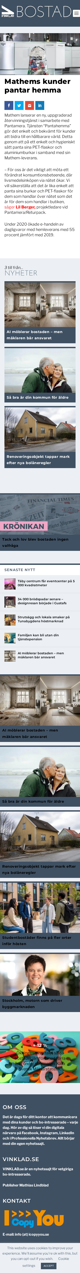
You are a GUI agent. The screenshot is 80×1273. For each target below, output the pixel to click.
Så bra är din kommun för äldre (37, 397)
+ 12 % (40, 1045)
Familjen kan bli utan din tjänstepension (38, 637)
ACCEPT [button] (49, 1265)
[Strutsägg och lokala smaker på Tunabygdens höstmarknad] (10, 620)
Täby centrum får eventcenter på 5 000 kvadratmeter (46, 583)
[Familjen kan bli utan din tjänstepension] (10, 638)
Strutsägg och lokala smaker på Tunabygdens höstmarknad (44, 619)
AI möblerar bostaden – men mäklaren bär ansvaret (41, 655)
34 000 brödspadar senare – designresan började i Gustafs (42, 601)
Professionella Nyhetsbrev (33, 1138)
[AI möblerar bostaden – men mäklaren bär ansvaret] (10, 656)
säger (20, 207)
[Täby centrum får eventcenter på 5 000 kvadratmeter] (10, 584)
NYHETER (21, 273)
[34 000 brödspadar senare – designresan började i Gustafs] (10, 602)
